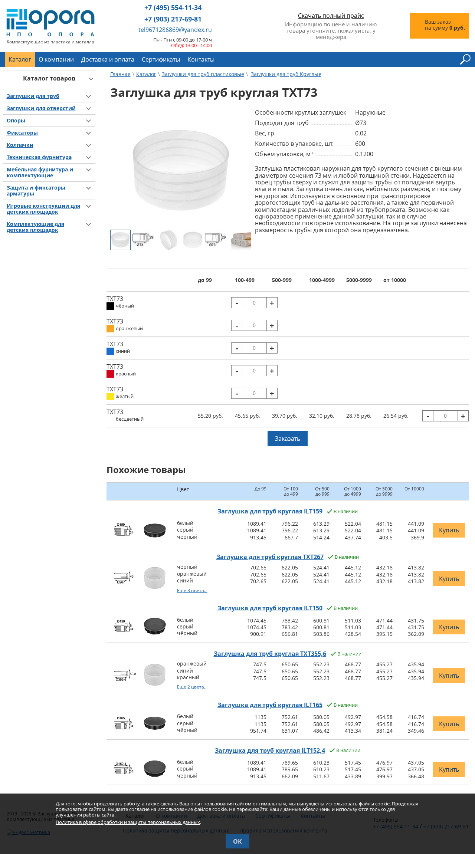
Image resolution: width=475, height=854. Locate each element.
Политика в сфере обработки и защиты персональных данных (128, 822)
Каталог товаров (49, 78)
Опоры (16, 121)
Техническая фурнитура (39, 157)
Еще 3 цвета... (192, 590)
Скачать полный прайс (331, 15)
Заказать (287, 438)
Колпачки (20, 145)
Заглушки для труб (33, 96)
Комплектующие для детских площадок (35, 227)
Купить (449, 530)
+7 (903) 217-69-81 (173, 19)
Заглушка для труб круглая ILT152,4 (270, 750)
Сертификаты (161, 59)
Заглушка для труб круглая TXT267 (270, 557)
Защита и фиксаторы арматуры (36, 191)
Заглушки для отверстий (41, 108)
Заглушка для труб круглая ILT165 (269, 705)
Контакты (200, 59)
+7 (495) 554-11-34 (173, 8)
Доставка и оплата (107, 59)
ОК (237, 841)
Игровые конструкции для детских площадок (43, 209)
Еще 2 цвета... (192, 687)
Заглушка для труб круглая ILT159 (269, 511)
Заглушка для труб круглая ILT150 (269, 608)
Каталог (20, 59)
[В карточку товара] (125, 537)
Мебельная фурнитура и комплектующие (40, 172)
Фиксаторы (22, 133)
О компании (56, 59)
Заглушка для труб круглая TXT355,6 (270, 653)
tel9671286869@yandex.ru (175, 29)
